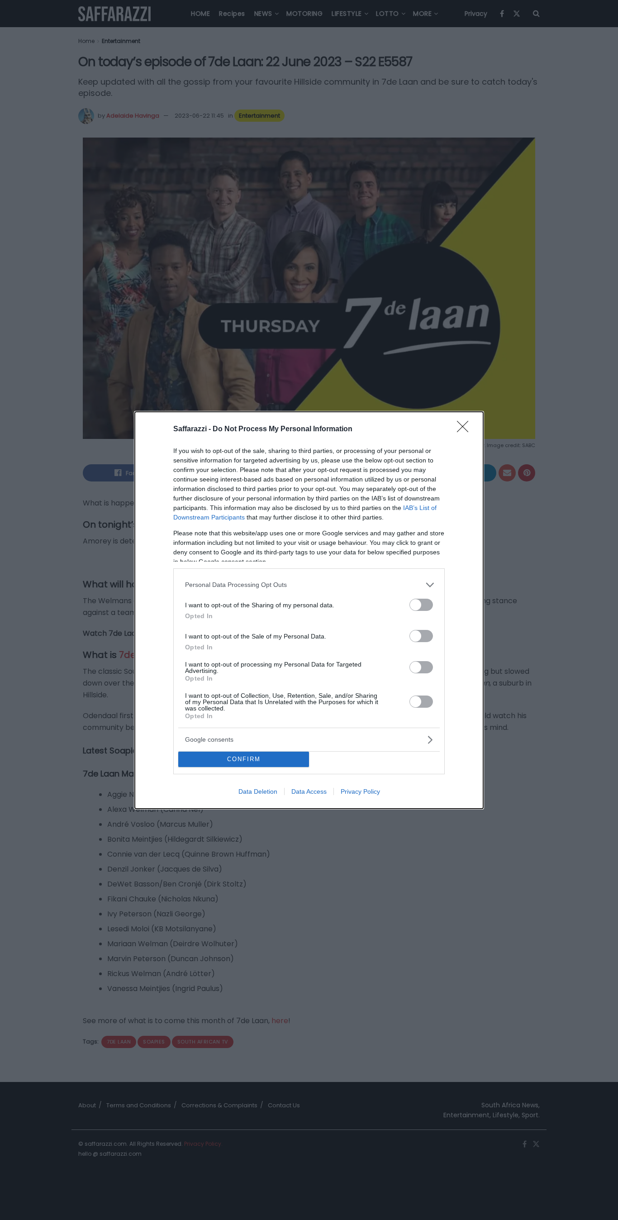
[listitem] (309, 585)
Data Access (309, 791)
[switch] (421, 605)
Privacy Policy (360, 791)
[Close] (465, 429)
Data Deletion (257, 791)
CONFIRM (244, 759)
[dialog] (309, 610)
